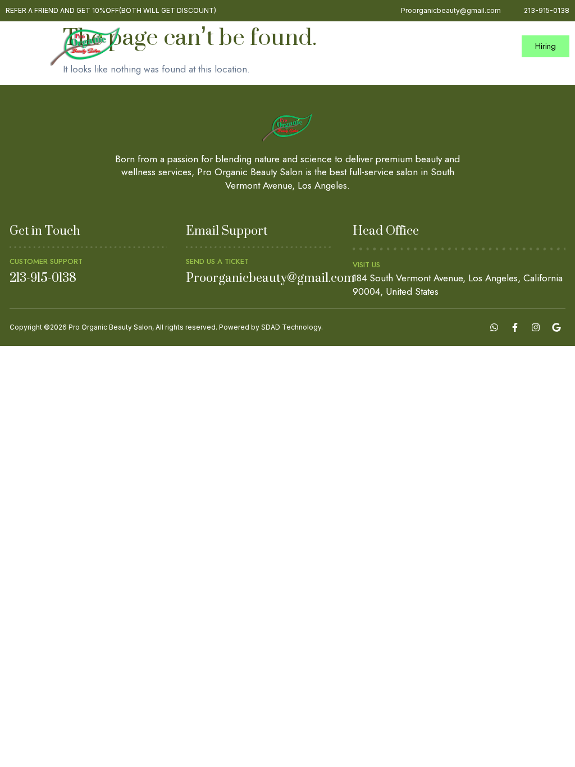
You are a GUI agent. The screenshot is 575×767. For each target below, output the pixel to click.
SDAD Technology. (292, 327)
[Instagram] (536, 327)
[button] (501, 46)
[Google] (556, 327)
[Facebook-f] (515, 327)
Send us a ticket (217, 261)
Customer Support (46, 261)
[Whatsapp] (494, 327)
